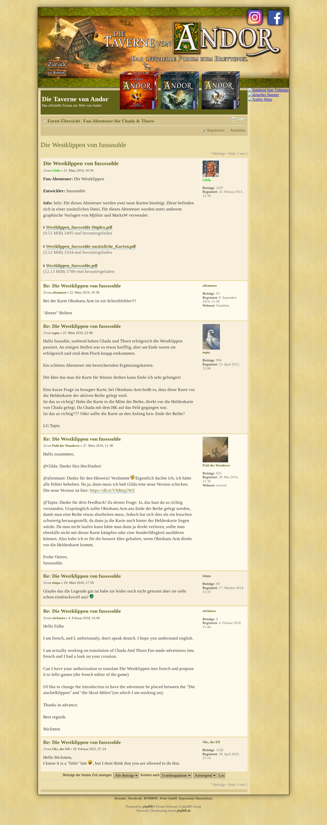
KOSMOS (151, 798)
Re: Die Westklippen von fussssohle (82, 285)
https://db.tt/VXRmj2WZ (112, 490)
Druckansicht (233, 119)
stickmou (58, 618)
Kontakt (120, 798)
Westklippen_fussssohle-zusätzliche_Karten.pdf (91, 246)
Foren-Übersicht (64, 121)
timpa (56, 583)
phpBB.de (184, 810)
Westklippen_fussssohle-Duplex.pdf (79, 227)
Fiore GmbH (168, 798)
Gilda (56, 170)
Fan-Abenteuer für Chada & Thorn (118, 121)
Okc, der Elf (60, 749)
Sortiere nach (150, 775)
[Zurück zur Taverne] (56, 67)
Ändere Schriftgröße (241, 119)
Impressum (186, 798)
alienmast (59, 292)
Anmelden (237, 130)
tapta (56, 333)
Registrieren (216, 130)
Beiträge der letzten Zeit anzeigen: (88, 775)
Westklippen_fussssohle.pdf (72, 265)
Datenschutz (204, 798)
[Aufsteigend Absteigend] (209, 775)
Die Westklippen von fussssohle (83, 145)
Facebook (135, 798)
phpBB (148, 806)
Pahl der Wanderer (66, 446)
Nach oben (243, 277)
